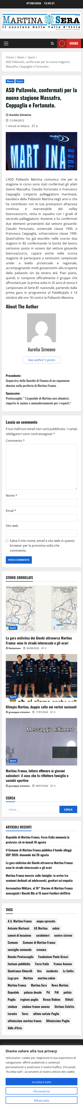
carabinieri (42, 935)
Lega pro (13, 978)
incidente (52, 971)
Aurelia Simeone (20, 115)
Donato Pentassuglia (20, 956)
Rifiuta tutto (41, 1100)
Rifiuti (69, 999)
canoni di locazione (19, 935)
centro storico (63, 935)
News (10, 81)
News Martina (60, 985)
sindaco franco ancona (36, 1006)
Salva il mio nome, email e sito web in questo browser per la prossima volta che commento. (42, 546)
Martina (28, 978)
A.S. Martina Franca (20, 921)
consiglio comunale (20, 949)
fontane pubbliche (19, 963)
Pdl (57, 992)
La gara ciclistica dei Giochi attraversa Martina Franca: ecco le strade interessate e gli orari (39, 640)
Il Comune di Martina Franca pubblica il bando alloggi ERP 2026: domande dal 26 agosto (39, 852)
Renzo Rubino (51, 999)
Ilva (39, 971)
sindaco (12, 1006)
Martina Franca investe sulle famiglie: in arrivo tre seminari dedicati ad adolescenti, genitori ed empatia (39, 878)
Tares (25, 1013)
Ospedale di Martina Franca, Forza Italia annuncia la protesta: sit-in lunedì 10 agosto (37, 839)
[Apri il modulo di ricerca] (52, 43)
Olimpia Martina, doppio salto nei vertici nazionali (41, 706)
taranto (12, 1013)
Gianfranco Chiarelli (20, 971)
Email (11, 511)
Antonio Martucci (18, 928)
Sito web (12, 526)
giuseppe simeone (19, 712)
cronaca (41, 949)
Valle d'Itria (15, 1028)
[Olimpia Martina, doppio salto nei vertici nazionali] (41, 678)
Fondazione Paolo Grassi (53, 956)
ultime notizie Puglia (46, 1013)
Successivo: (38, 398)
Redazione (15, 648)
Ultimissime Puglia (57, 1020)
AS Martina (40, 928)
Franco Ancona (63, 963)
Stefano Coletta (64, 1006)
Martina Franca (17, 985)
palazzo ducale (33, 992)
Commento (15, 440)
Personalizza (41, 1091)
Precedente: (38, 380)
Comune (13, 942)
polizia (67, 992)
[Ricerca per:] (32, 809)
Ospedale (13, 992)
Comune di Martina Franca (39, 942)
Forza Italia (42, 963)
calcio (55, 928)
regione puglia (29, 999)
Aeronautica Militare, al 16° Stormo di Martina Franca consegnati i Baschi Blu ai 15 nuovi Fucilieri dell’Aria (39, 890)
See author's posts (41, 360)
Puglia (11, 999)
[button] (6, 43)
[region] (41, 1076)
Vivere (73, 43)
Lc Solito (68, 971)
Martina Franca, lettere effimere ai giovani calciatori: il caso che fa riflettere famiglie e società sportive (37, 775)
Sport (20, 81)
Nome (11, 495)
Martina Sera (39, 985)
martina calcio (46, 978)
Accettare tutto (41, 1082)
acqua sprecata (45, 921)
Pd (48, 992)
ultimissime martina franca (24, 1020)
